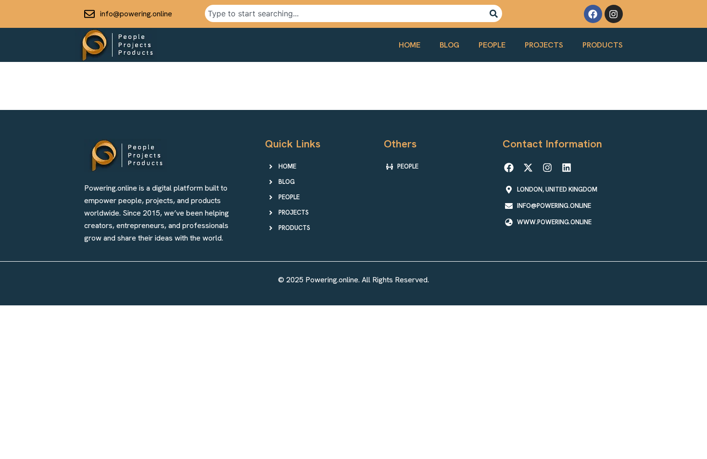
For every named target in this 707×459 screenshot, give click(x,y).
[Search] (493, 13)
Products (602, 45)
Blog (449, 45)
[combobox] (345, 13)
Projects (544, 45)
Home (409, 45)
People (492, 45)
